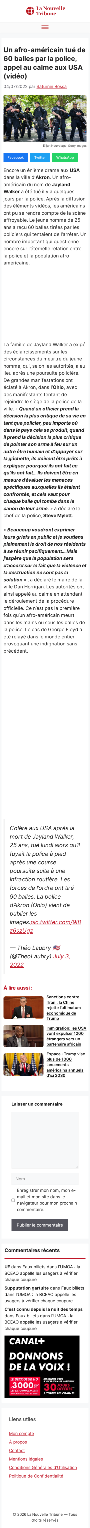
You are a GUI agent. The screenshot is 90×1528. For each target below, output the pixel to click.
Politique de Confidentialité (36, 1476)
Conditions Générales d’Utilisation (43, 1467)
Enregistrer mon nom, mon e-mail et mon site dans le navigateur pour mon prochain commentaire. (47, 1200)
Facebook (16, 157)
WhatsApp (65, 157)
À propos (18, 1442)
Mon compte (21, 1433)
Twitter (40, 157)
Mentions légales (26, 1459)
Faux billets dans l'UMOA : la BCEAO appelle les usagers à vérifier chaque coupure (42, 1273)
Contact (17, 1450)
